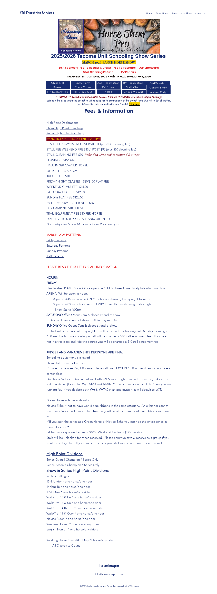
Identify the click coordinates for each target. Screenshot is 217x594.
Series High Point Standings (65, 133)
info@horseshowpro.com (109, 574)
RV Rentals (128, 72)
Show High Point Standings (64, 128)
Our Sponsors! (149, 68)
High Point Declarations (62, 123)
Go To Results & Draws (96, 68)
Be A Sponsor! (68, 68)
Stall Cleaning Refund (98, 72)
